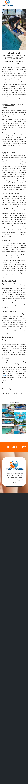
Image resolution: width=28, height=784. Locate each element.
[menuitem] (24, 3)
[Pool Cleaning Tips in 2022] (20, 415)
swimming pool (6, 385)
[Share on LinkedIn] (14, 393)
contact (4, 375)
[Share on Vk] (19, 393)
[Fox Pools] (11, 3)
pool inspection (21, 383)
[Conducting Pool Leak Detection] (20, 422)
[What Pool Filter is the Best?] (20, 430)
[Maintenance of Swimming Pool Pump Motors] (8, 415)
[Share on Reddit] (22, 393)
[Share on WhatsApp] (8, 393)
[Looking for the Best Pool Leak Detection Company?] (8, 421)
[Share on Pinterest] (11, 393)
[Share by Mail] (24, 393)
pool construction (11, 383)
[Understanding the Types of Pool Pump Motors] (20, 407)
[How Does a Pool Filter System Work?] (8, 430)
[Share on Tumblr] (16, 393)
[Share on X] (6, 393)
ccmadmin (17, 63)
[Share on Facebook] (3, 393)
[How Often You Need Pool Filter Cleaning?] (8, 408)
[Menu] (24, 3)
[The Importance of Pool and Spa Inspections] (14, 29)
